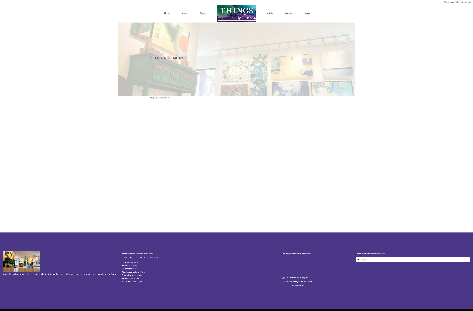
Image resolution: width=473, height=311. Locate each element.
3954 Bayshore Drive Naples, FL (297, 278)
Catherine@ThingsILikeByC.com (297, 281)
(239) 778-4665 (297, 285)
